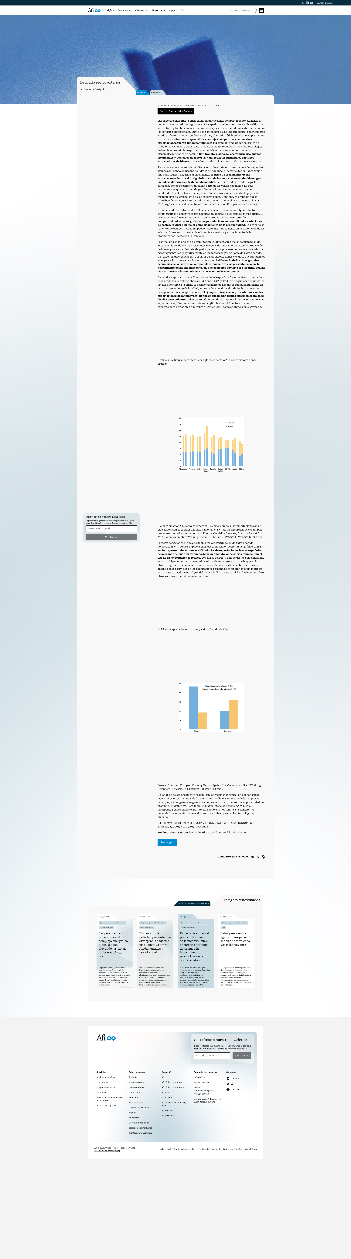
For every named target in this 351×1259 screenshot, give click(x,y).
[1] (256, 204)
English (320, 3)
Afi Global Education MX (174, 1087)
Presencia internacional (140, 1128)
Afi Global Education (172, 1082)
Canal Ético (251, 1149)
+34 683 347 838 (201, 1094)
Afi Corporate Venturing (140, 1133)
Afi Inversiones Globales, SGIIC (174, 1103)
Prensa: (197, 1087)
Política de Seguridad (184, 1149)
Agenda (173, 10)
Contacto (186, 10)
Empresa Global (137, 1082)
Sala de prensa (136, 1102)
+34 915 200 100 (201, 1082)
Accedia (165, 1092)
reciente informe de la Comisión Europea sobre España (220, 204)
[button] (124, 10)
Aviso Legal (165, 1149)
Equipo (132, 1113)
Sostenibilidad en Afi (139, 1123)
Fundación (134, 1118)
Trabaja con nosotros (139, 1107)
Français (329, 3)
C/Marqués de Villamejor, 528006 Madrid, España (207, 1100)
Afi (163, 1077)
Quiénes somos (136, 1087)
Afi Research (168, 1115)
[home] (94, 10)
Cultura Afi (134, 1092)
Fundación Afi (168, 1097)
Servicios (133, 1097)
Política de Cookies (232, 1149)
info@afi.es (199, 1077)
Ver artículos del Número (176, 111)
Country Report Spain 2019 (209, 785)
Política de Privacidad (209, 1149)
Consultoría (102, 1082)
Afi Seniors (167, 1110)
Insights (109, 10)
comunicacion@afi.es (204, 1091)
